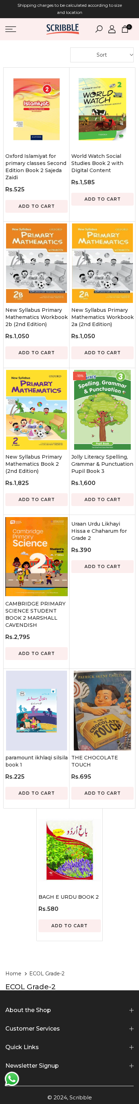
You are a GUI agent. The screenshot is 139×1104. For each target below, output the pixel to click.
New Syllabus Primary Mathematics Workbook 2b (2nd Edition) (36, 317)
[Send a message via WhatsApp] (12, 1079)
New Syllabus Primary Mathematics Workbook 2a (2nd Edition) (102, 317)
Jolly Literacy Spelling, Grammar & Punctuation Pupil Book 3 (102, 464)
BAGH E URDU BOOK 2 (68, 897)
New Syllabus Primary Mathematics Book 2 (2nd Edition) (33, 464)
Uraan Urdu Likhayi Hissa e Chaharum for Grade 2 (99, 531)
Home (13, 973)
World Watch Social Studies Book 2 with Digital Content (97, 163)
